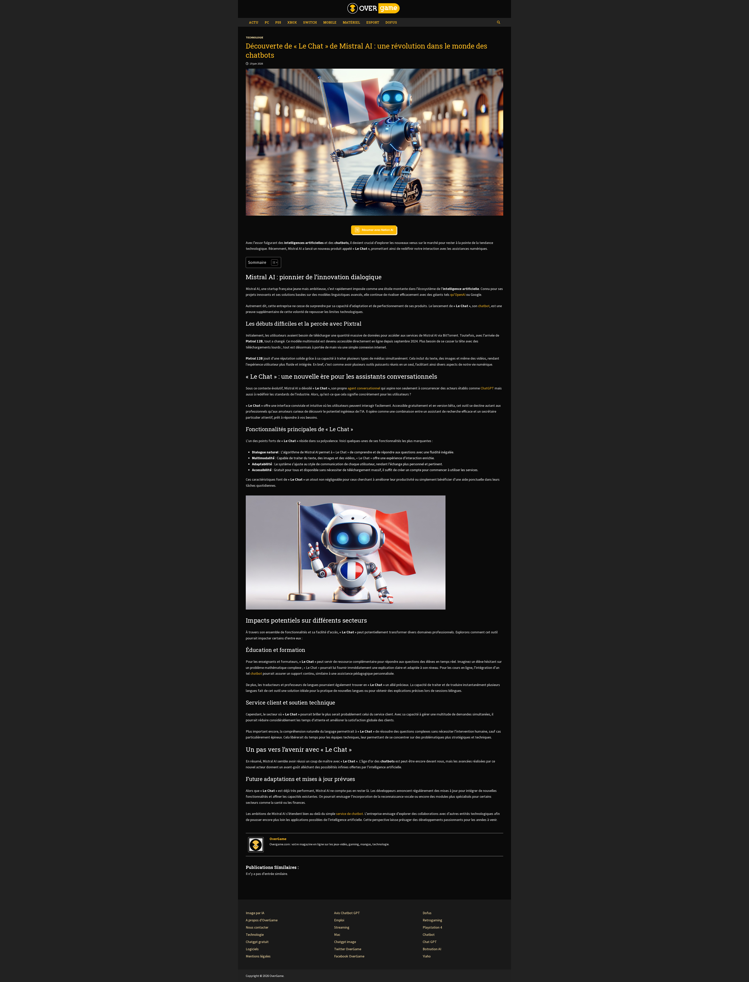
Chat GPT (430, 941)
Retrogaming (432, 920)
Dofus (391, 22)
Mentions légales (258, 956)
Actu (253, 22)
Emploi (339, 920)
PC (267, 22)
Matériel (351, 22)
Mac (337, 934)
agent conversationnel (364, 388)
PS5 (278, 22)
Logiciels (252, 949)
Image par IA (255, 913)
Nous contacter (257, 927)
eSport (372, 22)
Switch (310, 22)
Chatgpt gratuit (257, 941)
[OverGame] (256, 844)
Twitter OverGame (347, 949)
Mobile (329, 22)
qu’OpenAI (457, 294)
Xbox (292, 22)
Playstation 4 (432, 927)
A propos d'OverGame (262, 920)
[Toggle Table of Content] (272, 262)
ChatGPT (487, 388)
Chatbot (429, 934)
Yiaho (427, 956)
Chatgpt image (345, 941)
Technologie (254, 37)
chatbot (484, 306)
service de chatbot (349, 813)
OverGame (278, 839)
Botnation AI (432, 949)
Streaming (341, 927)
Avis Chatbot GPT (347, 913)
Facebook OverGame (349, 956)
